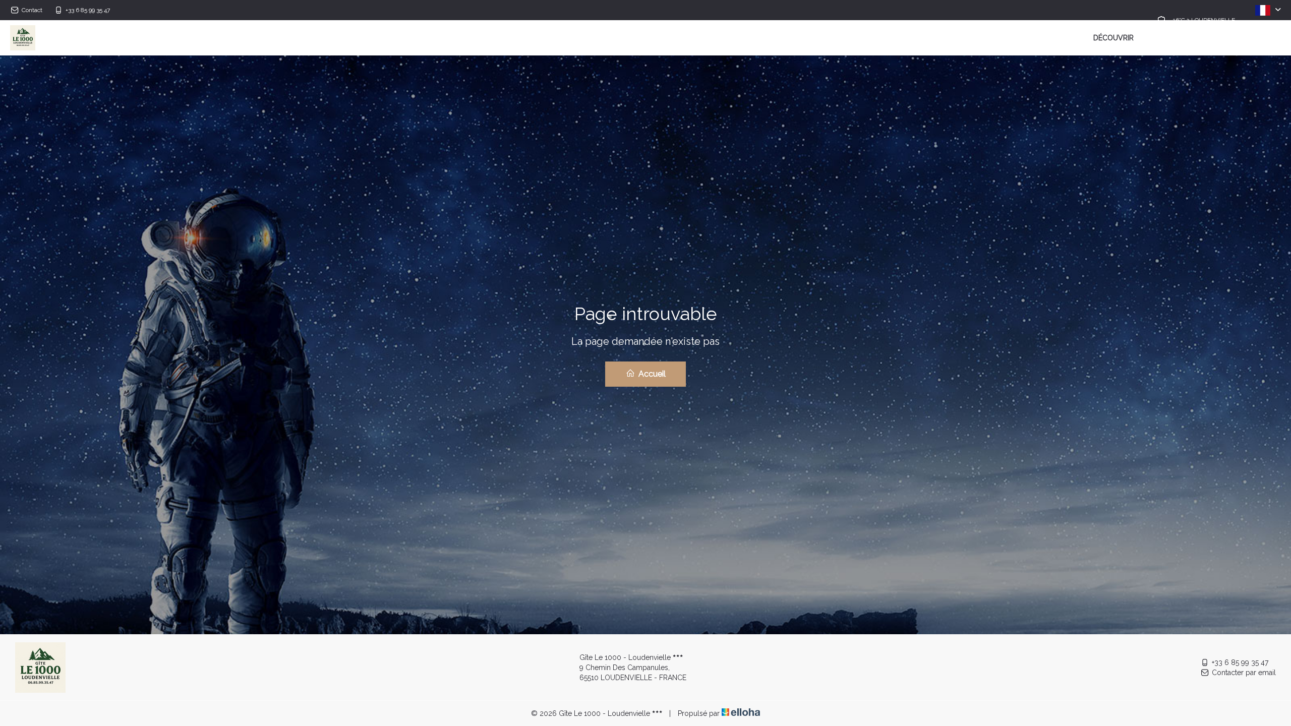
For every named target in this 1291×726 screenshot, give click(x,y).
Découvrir (1113, 38)
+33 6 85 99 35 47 (1240, 662)
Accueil (651, 374)
